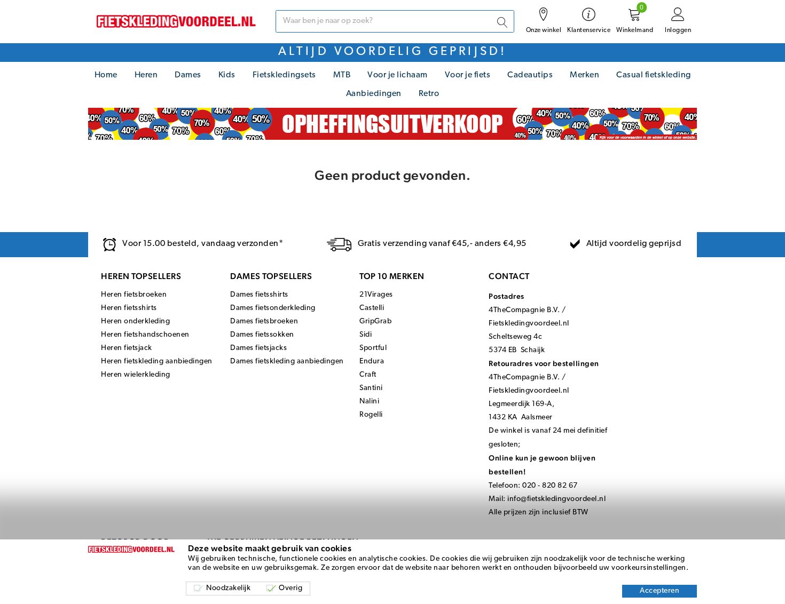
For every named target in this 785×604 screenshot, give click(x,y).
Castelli (371, 308)
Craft (367, 375)
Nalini (369, 402)
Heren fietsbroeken (134, 295)
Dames (188, 75)
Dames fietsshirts (259, 295)
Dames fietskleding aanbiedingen (287, 361)
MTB (342, 75)
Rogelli (371, 415)
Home (106, 75)
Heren (146, 75)
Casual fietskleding (653, 75)
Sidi (365, 335)
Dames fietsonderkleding (273, 308)
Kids (227, 75)
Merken (584, 75)
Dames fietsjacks (258, 348)
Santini (371, 388)
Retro (429, 94)
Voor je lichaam (397, 75)
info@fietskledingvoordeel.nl (556, 499)
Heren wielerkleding (135, 375)
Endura (371, 361)
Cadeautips (530, 75)
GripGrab (375, 321)
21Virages (376, 295)
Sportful (373, 348)
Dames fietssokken (262, 335)
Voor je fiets (468, 75)
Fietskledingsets (284, 75)
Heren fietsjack (126, 348)
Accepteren (659, 591)
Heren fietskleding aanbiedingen (157, 361)
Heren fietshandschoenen (145, 335)
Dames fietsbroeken (264, 321)
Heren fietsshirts (129, 308)
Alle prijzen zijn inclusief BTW (538, 512)
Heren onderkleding (135, 321)
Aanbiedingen (374, 94)
